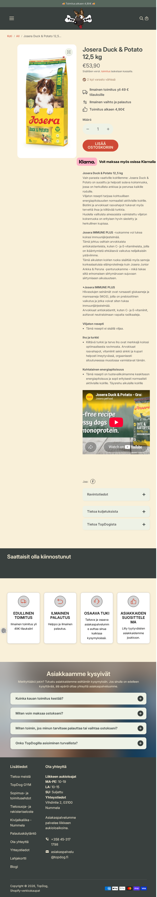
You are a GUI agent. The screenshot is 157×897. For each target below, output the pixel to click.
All (17, 36)
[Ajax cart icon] (147, 18)
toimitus (105, 71)
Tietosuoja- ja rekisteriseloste (21, 817)
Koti (9, 36)
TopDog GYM (20, 793)
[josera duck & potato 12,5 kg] (68, 52)
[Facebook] (92, 481)
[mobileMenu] (11, 18)
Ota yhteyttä (19, 850)
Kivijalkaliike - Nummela (20, 831)
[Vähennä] (88, 129)
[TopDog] (78, 18)
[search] (141, 18)
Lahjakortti (18, 867)
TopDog (42, 894)
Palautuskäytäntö (23, 842)
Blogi (14, 875)
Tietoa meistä (20, 785)
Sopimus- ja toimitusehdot (20, 804)
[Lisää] (108, 129)
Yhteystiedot (19, 859)
